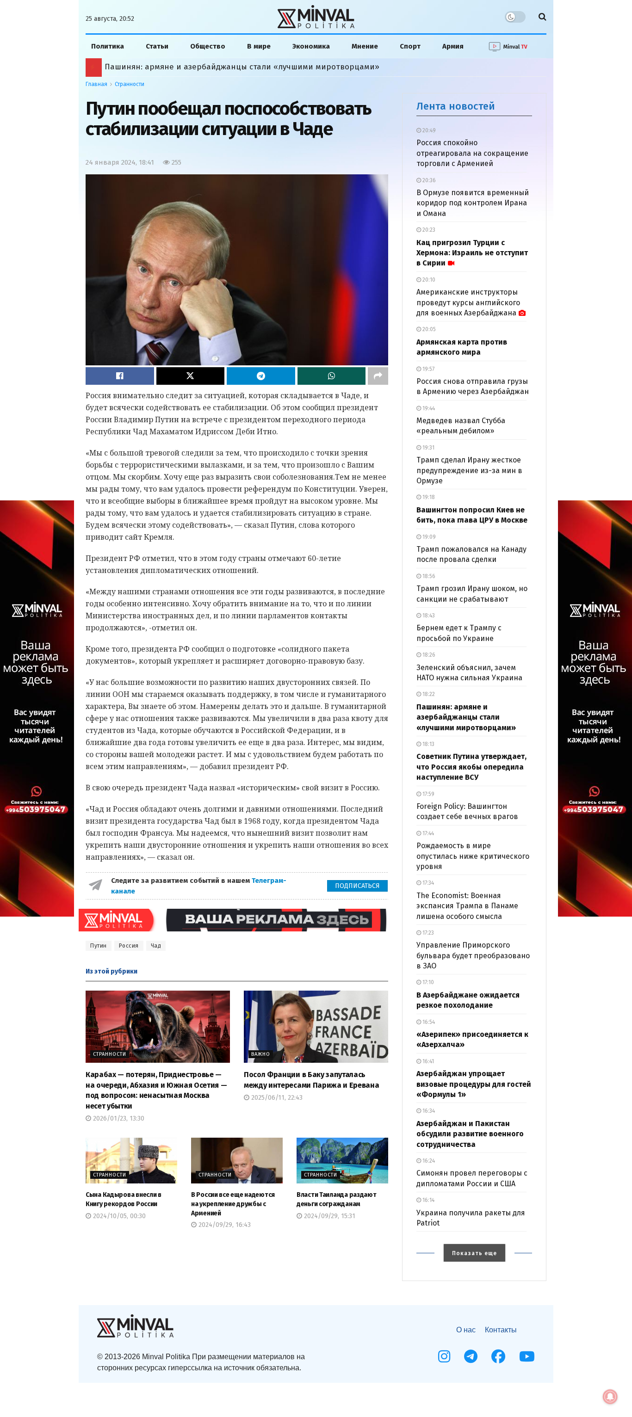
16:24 (428, 1161)
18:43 (428, 615)
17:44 (427, 833)
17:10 (427, 982)
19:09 (428, 537)
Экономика (311, 46)
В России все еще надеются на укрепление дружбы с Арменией (233, 1204)
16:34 (428, 1111)
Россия (129, 946)
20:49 (428, 130)
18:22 (428, 694)
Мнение (365, 46)
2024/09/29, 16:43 (224, 1225)
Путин (98, 946)
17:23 (427, 933)
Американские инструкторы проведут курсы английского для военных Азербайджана (468, 302)
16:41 (427, 1061)
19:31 (427, 447)
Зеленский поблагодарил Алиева (170, 67)
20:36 (428, 180)
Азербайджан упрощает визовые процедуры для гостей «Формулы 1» (473, 1084)
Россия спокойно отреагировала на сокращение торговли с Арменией (472, 153)
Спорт (410, 46)
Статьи (157, 46)
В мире (259, 46)
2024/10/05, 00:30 (118, 1216)
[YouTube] (527, 1356)
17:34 (427, 883)
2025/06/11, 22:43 (276, 1098)
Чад (156, 946)
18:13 (427, 744)
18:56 (428, 576)
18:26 (428, 655)
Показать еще (474, 1253)
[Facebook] (498, 1356)
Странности (129, 84)
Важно (260, 1054)
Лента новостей (455, 106)
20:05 (428, 329)
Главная (96, 84)
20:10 (428, 280)
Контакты (501, 1330)
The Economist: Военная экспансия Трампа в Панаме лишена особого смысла (467, 906)
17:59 (427, 794)
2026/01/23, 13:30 (117, 1118)
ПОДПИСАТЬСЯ (357, 886)
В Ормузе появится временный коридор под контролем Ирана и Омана (472, 203)
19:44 (428, 408)
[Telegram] (470, 1356)
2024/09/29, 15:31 (328, 1216)
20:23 (428, 230)
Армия (453, 46)
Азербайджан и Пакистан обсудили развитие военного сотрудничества (470, 1134)
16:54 (428, 1022)
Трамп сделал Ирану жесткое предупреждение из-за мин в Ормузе (469, 470)
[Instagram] (444, 1356)
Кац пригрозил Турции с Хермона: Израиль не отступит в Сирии (472, 253)
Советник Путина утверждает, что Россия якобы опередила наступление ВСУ (471, 767)
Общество (207, 46)
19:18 (428, 497)
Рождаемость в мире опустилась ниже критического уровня (472, 856)
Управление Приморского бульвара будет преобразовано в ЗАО (473, 955)
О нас (466, 1330)
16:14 (427, 1200)
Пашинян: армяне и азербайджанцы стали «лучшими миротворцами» (466, 717)
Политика (107, 46)
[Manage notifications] (610, 1396)
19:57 (427, 369)
